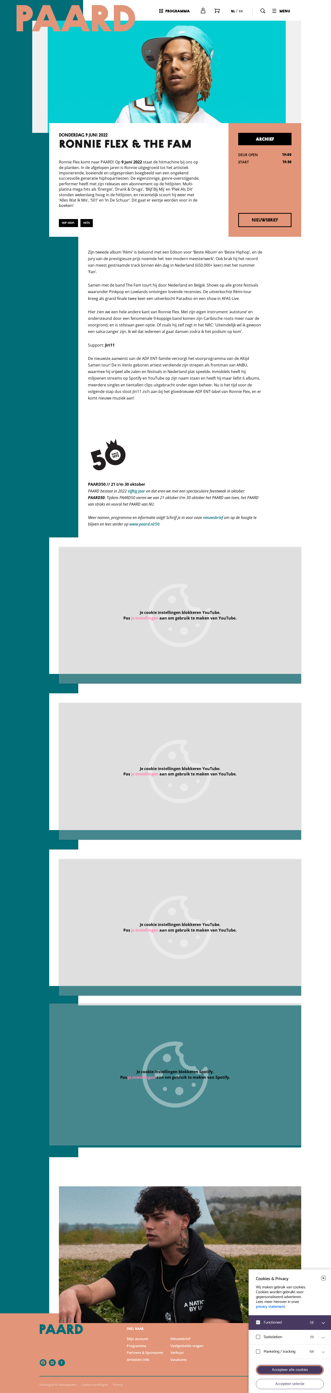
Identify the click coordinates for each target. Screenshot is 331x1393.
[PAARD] (76, 18)
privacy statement (270, 1306)
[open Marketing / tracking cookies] (323, 1352)
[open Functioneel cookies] (323, 1323)
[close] (323, 1278)
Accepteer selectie (289, 1384)
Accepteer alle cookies (290, 1370)
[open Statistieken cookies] (323, 1337)
